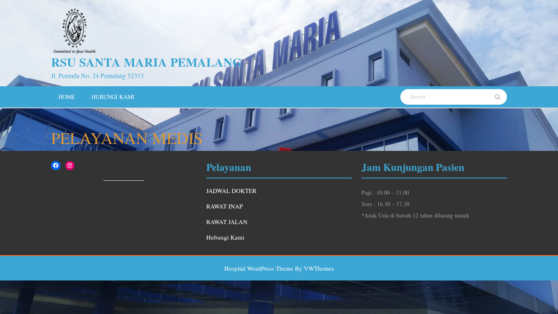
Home (66, 97)
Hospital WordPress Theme (258, 268)
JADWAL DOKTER (231, 190)
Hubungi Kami (113, 97)
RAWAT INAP (224, 206)
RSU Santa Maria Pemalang (146, 62)
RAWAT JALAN (227, 222)
